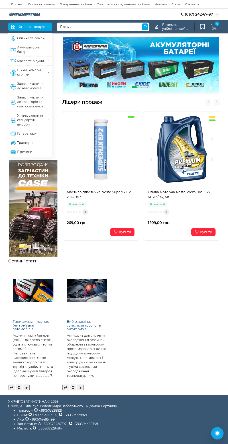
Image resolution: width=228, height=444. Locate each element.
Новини (161, 4)
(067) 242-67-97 (198, 14)
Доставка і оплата (41, 4)
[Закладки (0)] (202, 26)
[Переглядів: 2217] (80, 387)
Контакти (192, 4)
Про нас (17, 4)
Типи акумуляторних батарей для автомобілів (31, 325)
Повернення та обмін (75, 4)
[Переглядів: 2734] (26, 387)
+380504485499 (42, 419)
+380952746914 (44, 415)
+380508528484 (49, 428)
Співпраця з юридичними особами (123, 4)
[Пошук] (145, 26)
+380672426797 (54, 424)
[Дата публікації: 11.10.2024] (19, 387)
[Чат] (217, 433)
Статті (175, 4)
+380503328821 (50, 410)
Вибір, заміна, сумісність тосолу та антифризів (84, 325)
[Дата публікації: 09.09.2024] (73, 387)
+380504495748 (85, 424)
